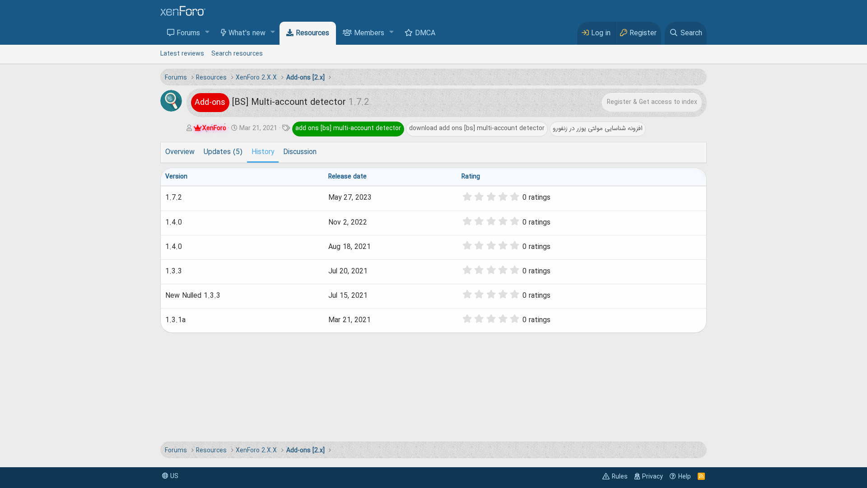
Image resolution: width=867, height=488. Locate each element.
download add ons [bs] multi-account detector (477, 128)
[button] (207, 33)
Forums (188, 33)
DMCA (425, 33)
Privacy (652, 477)
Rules (620, 477)
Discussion (300, 152)
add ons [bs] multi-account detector (348, 128)
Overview (180, 152)
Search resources (237, 54)
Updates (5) (223, 152)
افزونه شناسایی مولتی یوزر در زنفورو (598, 128)
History (263, 152)
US (173, 476)
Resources (312, 33)
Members (369, 33)
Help (684, 477)
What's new (247, 33)
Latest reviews (182, 54)
